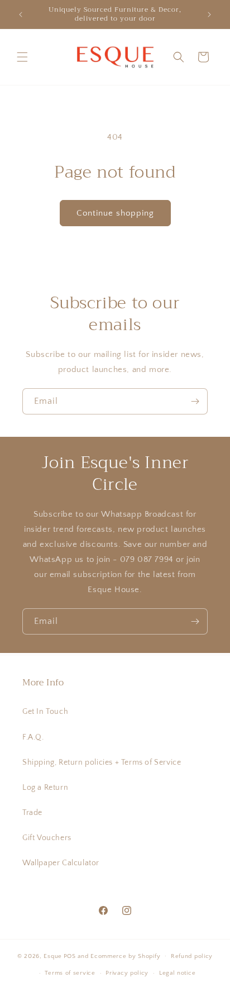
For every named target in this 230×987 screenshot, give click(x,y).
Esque (53, 955)
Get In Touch (45, 711)
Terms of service (70, 973)
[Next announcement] (209, 14)
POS (70, 955)
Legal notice (177, 973)
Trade (32, 812)
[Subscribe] (195, 401)
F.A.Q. (33, 737)
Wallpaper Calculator (60, 863)
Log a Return (45, 787)
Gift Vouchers (46, 837)
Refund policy (192, 956)
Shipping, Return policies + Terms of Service (101, 762)
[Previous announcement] (20, 14)
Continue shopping (115, 213)
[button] (22, 57)
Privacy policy (127, 973)
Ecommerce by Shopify (125, 955)
